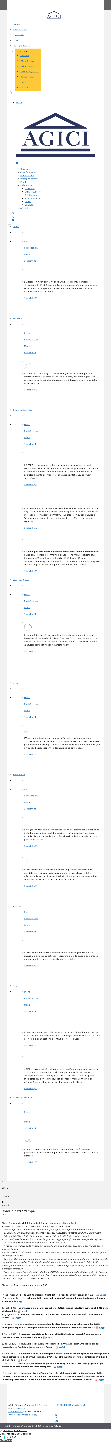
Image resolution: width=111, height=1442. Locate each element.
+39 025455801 (64, 1405)
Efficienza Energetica (22, 410)
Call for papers (27, 66)
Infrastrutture (19, 774)
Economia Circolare (21, 580)
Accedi (19, 102)
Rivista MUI (20, 51)
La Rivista (30, 188)
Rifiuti (15, 986)
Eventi (16, 40)
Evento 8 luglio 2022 (29, 71)
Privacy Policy (15, 1414)
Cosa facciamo (20, 29)
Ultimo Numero (27, 61)
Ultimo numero (33, 191)
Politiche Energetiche (22, 1097)
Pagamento (6, 1440)
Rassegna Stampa (21, 46)
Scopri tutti (30, 261)
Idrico (15, 683)
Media (27, 254)
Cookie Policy (30, 1414)
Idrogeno (17, 906)
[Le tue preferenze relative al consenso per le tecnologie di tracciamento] (4, 1437)
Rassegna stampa (29, 178)
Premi (23, 82)
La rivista (24, 56)
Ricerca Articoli (27, 77)
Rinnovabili (17, 318)
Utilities (16, 227)
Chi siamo (17, 24)
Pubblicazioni (19, 35)
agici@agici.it (78, 1405)
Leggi (103, 1295)
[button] (11, 92)
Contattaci (30, 205)
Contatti (65, 1)
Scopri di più (30, 298)
